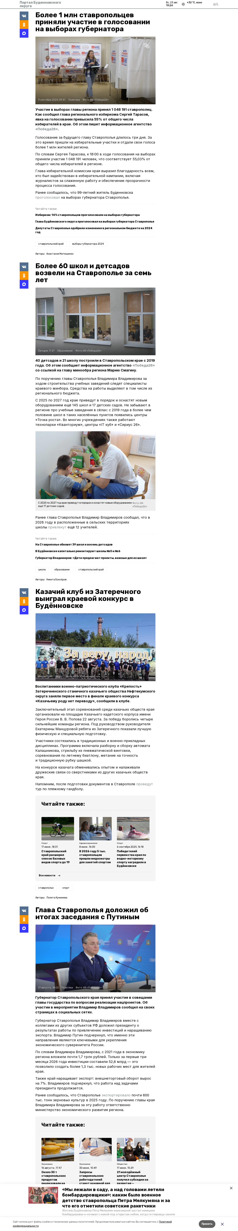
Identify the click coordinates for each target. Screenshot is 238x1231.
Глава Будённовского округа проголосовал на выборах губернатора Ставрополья (94, 221)
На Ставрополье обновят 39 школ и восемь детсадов (74, 544)
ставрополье (46, 887)
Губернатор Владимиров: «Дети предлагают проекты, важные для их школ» (91, 558)
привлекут (57, 527)
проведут (144, 784)
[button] (43, 1195)
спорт (66, 887)
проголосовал (48, 197)
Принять (207, 1223)
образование (62, 569)
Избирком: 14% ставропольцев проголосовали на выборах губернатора (87, 215)
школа (42, 569)
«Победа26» (46, 129)
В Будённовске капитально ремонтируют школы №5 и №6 (77, 551)
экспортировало (117, 1095)
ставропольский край (51, 243)
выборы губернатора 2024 (88, 243)
